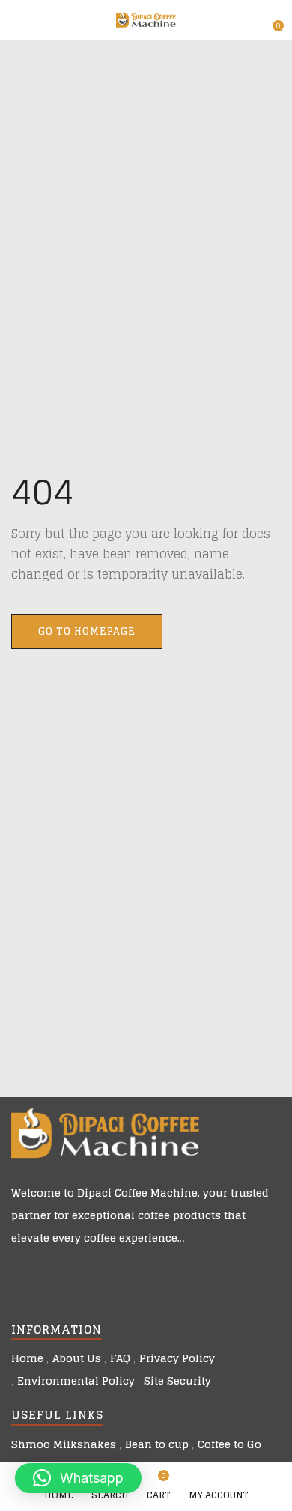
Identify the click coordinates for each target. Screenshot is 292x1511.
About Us (76, 1358)
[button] (271, 20)
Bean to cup (157, 1444)
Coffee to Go (229, 1444)
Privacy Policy (177, 1358)
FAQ (120, 1358)
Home (27, 1358)
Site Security (177, 1380)
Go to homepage (87, 631)
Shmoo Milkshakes (63, 1444)
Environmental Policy (76, 1380)
